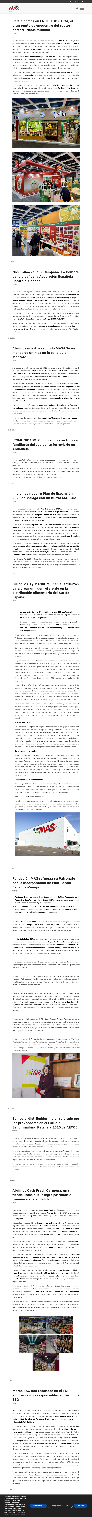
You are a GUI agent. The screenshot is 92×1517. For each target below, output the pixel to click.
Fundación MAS (21, 897)
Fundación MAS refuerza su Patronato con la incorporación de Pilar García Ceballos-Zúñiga (43, 883)
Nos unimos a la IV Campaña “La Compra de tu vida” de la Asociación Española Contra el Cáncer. (45, 276)
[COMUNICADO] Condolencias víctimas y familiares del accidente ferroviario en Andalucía (45, 444)
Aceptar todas (38, 1506)
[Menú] (81, 8)
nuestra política (16, 1509)
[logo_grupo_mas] (19, 8)
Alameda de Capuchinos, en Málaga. (34, 379)
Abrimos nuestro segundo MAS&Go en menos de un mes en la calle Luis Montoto (43, 352)
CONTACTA (71, 1)
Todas (14, 33)
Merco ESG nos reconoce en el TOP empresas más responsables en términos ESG (45, 1395)
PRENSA (79, 1)
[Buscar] (76, 8)
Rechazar (80, 1506)
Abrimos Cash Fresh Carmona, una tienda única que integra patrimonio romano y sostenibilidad (41, 1194)
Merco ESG (16, 1410)
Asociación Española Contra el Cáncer (26, 295)
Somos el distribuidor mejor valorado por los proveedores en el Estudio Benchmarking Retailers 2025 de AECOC (45, 1123)
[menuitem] (71, 1)
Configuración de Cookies (60, 1506)
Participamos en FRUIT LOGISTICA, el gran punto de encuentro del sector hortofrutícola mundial (42, 25)
